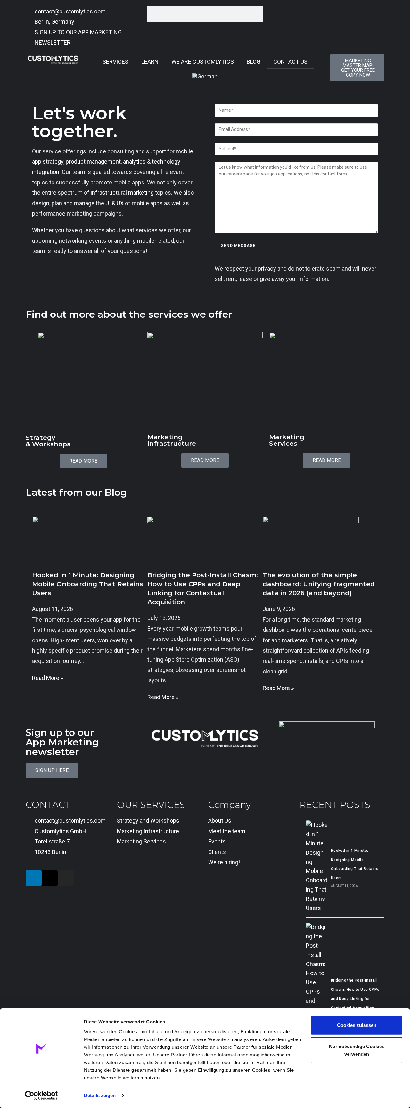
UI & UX (114, 203)
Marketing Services (286, 440)
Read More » (47, 677)
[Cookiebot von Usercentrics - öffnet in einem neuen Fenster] (41, 1095)
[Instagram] (66, 878)
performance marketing (62, 213)
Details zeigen (100, 1095)
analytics (134, 161)
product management (93, 161)
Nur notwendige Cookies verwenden (356, 1049)
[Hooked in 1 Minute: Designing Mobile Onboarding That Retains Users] (317, 866)
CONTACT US (290, 61)
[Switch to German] (205, 76)
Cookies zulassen (356, 1025)
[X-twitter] (50, 878)
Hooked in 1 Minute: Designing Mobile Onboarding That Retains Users (87, 584)
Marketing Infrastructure (171, 440)
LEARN (150, 61)
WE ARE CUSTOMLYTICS (202, 61)
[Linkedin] (34, 878)
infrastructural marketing (122, 192)
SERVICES (115, 61)
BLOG (253, 61)
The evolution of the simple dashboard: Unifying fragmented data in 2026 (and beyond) (319, 584)
